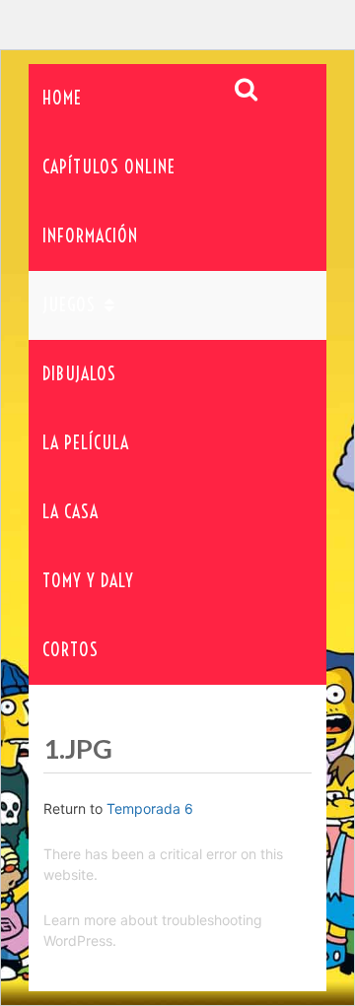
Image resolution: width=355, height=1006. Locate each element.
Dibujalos (79, 374)
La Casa (70, 512)
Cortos (70, 649)
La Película (85, 443)
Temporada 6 (149, 808)
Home (62, 98)
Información (90, 236)
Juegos (69, 305)
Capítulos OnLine (109, 167)
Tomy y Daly (88, 581)
